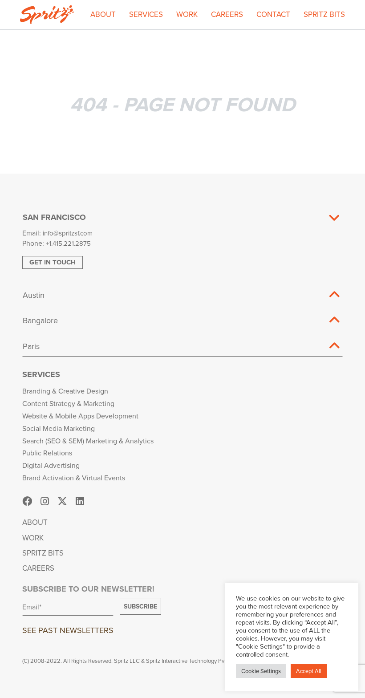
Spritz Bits (324, 14)
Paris (31, 346)
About (103, 14)
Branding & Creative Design (65, 391)
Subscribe (140, 606)
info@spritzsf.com (68, 233)
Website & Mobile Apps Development (80, 416)
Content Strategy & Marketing (68, 403)
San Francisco (54, 217)
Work (187, 14)
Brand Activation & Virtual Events (73, 478)
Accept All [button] (308, 671)
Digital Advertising (51, 465)
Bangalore (40, 320)
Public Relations (47, 453)
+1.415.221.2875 (68, 243)
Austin (34, 294)
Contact (273, 14)
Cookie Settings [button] (261, 671)
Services (146, 14)
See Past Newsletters (68, 630)
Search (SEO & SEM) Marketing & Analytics (88, 441)
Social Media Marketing (58, 428)
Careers (227, 14)
